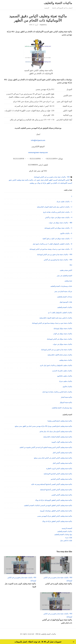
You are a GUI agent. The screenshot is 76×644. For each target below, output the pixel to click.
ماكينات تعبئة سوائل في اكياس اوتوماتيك (59, 339)
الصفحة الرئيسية (67, 528)
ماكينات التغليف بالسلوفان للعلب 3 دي (60, 312)
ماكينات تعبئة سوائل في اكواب (62, 334)
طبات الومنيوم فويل (66, 302)
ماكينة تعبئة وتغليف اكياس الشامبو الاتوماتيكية (58, 474)
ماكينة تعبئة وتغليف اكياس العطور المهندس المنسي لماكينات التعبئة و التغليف (48, 505)
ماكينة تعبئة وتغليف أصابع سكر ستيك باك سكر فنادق (56, 431)
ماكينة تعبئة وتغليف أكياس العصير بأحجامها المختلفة (56, 490)
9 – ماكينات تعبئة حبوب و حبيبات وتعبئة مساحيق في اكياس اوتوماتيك (50, 249)
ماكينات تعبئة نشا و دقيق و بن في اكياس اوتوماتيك (56, 349)
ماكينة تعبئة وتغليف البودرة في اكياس (58, 583)
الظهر (50, 180)
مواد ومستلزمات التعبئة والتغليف (62, 408)
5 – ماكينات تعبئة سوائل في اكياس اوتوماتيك (58, 228)
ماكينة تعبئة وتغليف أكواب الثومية (62, 442)
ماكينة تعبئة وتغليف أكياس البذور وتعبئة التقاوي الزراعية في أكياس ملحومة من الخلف (45, 447)
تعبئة (42, 180)
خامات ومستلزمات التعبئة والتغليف (61, 286)
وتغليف (32, 183)
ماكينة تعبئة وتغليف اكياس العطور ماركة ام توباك (57, 521)
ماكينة (31, 180)
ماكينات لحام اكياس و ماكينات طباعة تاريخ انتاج (57, 392)
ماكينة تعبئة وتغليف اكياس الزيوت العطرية (59, 468)
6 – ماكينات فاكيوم (66, 233)
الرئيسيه (46, 8)
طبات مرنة (68, 537)
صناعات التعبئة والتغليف (64, 297)
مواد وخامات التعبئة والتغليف (63, 534)
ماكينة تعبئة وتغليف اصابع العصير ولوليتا (60, 421)
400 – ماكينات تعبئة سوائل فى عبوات (60, 223)
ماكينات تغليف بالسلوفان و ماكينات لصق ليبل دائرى (56, 365)
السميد (55, 180)
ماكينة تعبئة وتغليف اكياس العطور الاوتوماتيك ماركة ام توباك (53, 500)
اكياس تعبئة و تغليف (66, 270)
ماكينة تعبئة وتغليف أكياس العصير (61, 495)
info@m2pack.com (38, 140)
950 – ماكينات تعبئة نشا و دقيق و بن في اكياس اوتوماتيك (54, 254)
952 (71, 265)
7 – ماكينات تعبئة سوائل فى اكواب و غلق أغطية (57, 238)
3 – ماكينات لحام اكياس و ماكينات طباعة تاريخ (57, 212)
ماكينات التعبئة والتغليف (58, 2)
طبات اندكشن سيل (66, 540)
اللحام (46, 180)
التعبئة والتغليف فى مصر (64, 276)
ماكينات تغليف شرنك (65, 381)
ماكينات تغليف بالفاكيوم (64, 376)
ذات (35, 180)
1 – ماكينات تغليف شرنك (64, 201)
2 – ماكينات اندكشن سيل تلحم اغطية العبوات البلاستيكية (54, 207)
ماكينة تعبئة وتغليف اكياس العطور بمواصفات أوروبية (56, 511)
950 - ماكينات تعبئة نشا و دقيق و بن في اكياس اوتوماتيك (52, 177)
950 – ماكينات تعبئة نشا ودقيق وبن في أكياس (58, 260)
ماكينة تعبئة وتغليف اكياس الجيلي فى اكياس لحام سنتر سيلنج (53, 458)
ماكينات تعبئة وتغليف (65, 360)
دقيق (38, 180)
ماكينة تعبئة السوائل (66, 402)
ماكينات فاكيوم (67, 386)
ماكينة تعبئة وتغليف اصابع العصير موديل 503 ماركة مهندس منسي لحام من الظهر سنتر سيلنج (43, 426)
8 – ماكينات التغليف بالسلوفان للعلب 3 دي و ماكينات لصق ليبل (52, 244)
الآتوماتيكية (61, 180)
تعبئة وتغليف (68, 281)
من (36, 183)
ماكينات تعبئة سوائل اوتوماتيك (62, 328)
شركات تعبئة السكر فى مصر (63, 291)
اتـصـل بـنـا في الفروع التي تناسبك (62, 8)
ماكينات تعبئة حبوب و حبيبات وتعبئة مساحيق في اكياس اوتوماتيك (52, 323)
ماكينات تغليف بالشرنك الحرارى (62, 371)
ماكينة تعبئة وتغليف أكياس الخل (62, 463)
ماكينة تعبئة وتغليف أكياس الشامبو (61, 479)
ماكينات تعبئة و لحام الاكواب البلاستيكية (60, 355)
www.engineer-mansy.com (38, 152)
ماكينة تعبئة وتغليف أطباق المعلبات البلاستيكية (57, 437)
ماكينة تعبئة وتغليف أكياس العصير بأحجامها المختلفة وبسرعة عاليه (51, 484)
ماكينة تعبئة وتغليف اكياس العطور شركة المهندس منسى (54, 516)
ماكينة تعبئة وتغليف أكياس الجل (62, 452)
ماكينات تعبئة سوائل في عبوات (62, 344)
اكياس (68, 180)
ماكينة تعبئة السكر (66, 397)
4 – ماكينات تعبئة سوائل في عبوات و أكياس (58, 217)
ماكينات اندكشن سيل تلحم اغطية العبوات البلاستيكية (55, 318)
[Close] (73, 642)
